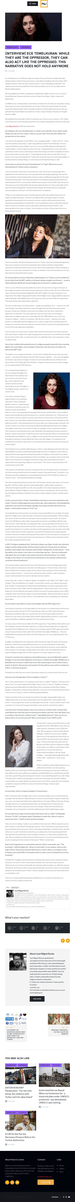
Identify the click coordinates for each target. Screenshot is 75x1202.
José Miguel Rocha (11, 126)
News (61, 1172)
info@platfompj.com (45, 1176)
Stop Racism (22, 1065)
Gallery (61, 1169)
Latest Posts (15, 887)
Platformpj (8, 1197)
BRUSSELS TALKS (12, 47)
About (7, 887)
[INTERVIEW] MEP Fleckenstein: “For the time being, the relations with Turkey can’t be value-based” (19, 1092)
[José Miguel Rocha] (10, 891)
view (20, 1074)
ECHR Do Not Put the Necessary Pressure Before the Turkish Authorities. (20, 1137)
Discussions (25, 47)
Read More (37, 999)
